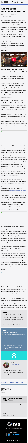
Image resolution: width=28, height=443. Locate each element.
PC (11, 410)
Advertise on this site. (14, 438)
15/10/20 (13, 415)
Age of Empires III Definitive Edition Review (12, 399)
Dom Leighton (5, 14)
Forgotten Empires (15, 404)
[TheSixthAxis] (4, 1)
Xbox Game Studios (15, 408)
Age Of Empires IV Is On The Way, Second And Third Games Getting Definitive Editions (6, 389)
